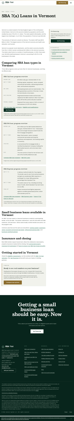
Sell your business (9, 370)
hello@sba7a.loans (6, 367)
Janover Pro (10, 357)
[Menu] (70, 2)
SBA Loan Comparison (29, 349)
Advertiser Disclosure (63, 364)
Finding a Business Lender (47, 358)
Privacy (66, 412)
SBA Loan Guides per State (31, 367)
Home (3, 11)
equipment (42, 228)
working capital (34, 228)
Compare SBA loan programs (12, 157)
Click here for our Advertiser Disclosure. (9, 393)
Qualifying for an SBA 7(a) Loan (30, 358)
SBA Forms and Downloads (48, 372)
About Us (60, 349)
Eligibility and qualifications (30, 107)
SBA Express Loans (26, 196)
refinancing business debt (32, 230)
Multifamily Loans (14, 354)
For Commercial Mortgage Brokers (30, 375)
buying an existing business (10, 232)
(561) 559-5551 (5, 366)
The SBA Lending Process (47, 355)
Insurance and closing (57, 56)
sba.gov (37, 390)
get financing (14, 258)
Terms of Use (61, 361)
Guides (7, 11)
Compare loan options (12, 282)
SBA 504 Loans (25, 157)
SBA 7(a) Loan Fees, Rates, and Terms (31, 353)
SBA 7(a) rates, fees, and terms (13, 107)
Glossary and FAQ (45, 361)
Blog (42, 369)
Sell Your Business (62, 355)
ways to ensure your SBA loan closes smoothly (32, 246)
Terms (70, 412)
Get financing (62, 2)
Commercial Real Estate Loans (9, 355)
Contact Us (61, 352)
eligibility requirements (14, 256)
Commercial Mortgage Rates (29, 370)
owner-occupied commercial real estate (13, 230)
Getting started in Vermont (58, 58)
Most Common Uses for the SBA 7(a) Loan (31, 363)
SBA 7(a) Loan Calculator (47, 349)
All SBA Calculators (46, 352)
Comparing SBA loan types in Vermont (61, 49)
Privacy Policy (61, 358)
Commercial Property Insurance (46, 365)
